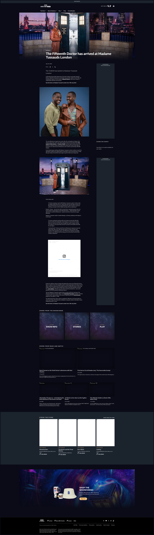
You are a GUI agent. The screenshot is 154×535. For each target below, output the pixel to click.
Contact (50, 520)
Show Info (51, 327)
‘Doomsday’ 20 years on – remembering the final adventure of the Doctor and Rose (51, 398)
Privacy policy (91, 525)
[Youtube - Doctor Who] (106, 520)
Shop (65, 10)
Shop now (83, 498)
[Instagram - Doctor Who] (111, 520)
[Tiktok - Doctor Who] (113, 520)
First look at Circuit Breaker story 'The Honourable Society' (94, 370)
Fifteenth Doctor (66, 79)
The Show (42, 10)
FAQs (75, 520)
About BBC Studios (60, 520)
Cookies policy (99, 525)
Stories (77, 327)
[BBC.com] (41, 521)
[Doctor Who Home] (45, 6)
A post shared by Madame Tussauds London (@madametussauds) (64, 275)
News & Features (52, 10)
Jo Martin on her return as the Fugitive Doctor (75, 398)
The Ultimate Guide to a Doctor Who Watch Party (100, 398)
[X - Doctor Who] (108, 520)
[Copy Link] (55, 67)
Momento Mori (43, 449)
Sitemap (113, 525)
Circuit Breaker (71, 10)
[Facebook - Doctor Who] (103, 520)
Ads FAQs (75, 525)
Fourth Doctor (77, 295)
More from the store (108, 417)
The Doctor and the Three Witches (65, 450)
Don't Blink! (80, 449)
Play (60, 10)
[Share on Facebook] (50, 67)
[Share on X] (52, 67)
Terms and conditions (83, 525)
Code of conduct (106, 525)
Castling (98, 449)
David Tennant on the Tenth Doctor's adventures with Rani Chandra (55, 371)
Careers (70, 520)
